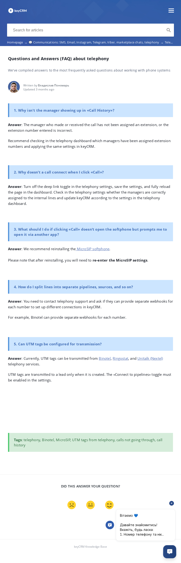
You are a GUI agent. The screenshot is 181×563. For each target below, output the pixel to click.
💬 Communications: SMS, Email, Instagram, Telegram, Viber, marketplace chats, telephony (96, 42)
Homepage (17, 42)
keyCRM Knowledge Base (90, 547)
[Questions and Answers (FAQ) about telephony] (17, 12)
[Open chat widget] (169, 551)
